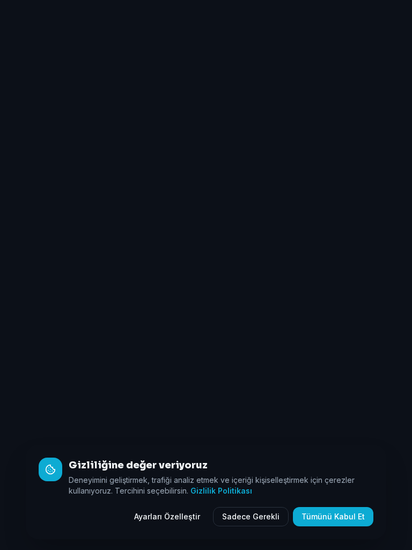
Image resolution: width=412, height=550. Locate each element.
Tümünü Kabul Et (333, 516)
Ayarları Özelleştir (167, 516)
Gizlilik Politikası (221, 490)
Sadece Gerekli (250, 516)
